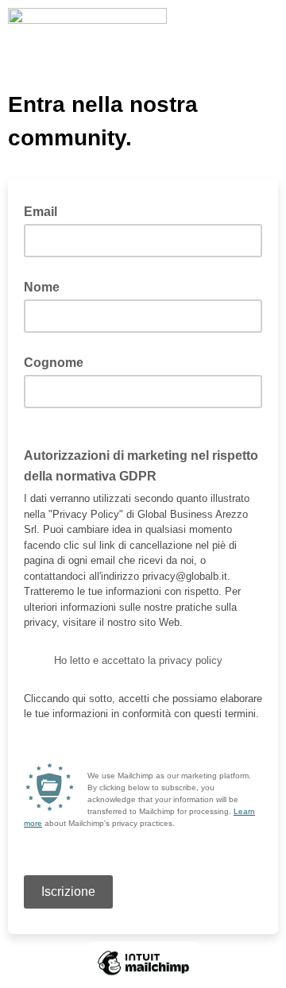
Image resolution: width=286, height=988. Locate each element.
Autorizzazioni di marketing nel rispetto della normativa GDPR (141, 466)
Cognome (53, 362)
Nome (42, 287)
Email (45, 210)
